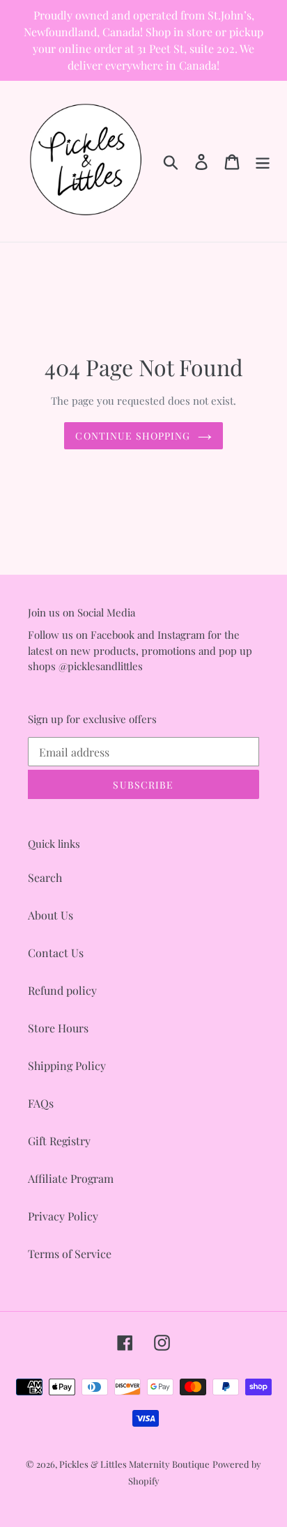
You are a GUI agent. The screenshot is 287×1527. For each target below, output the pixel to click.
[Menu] (262, 161)
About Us (50, 915)
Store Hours (58, 1028)
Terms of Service (69, 1253)
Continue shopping (132, 435)
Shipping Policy (67, 1065)
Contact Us (56, 952)
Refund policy (62, 990)
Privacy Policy (63, 1216)
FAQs (41, 1103)
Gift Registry (59, 1140)
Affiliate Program (71, 1178)
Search (45, 877)
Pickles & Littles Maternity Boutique (134, 1464)
